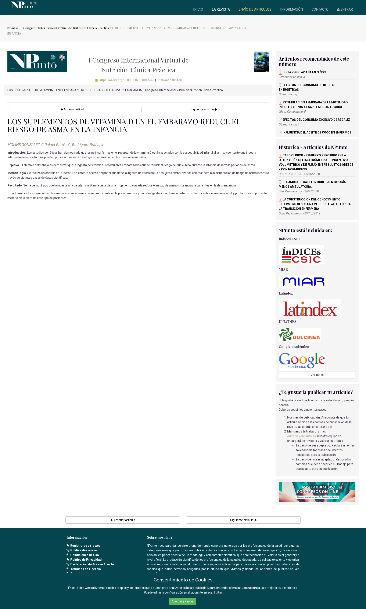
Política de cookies (84, 550)
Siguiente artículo (203, 109)
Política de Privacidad (86, 559)
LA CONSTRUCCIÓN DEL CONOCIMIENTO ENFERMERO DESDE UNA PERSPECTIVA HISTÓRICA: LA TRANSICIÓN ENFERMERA (315, 204)
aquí (329, 426)
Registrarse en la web (85, 545)
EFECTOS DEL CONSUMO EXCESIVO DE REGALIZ (316, 119)
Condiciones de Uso (84, 555)
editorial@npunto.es (301, 436)
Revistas (12, 28)
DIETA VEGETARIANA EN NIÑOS (304, 72)
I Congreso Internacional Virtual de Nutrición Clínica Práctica (65, 28)
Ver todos (317, 375)
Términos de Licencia (85, 569)
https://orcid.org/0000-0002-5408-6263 (127, 80)
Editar (218, 592)
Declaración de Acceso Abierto (92, 564)
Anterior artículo (74, 109)
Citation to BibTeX (169, 80)
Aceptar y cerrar (182, 601)
